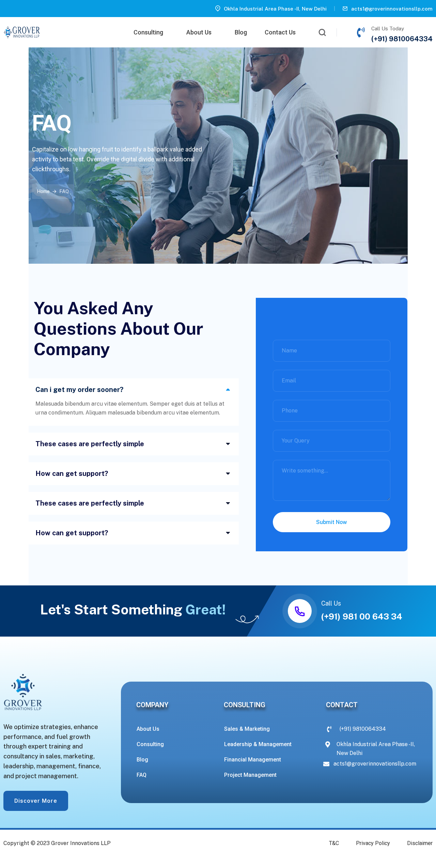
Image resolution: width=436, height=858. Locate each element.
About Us (199, 32)
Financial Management (252, 759)
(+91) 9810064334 (402, 39)
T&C (334, 843)
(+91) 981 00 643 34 (361, 616)
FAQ (141, 775)
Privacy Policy (373, 843)
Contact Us (280, 32)
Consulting (148, 32)
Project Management (250, 775)
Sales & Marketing (247, 729)
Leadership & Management (258, 744)
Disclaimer (420, 843)
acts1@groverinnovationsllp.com (392, 9)
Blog (241, 32)
